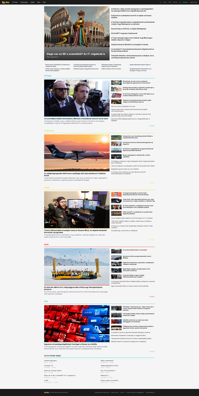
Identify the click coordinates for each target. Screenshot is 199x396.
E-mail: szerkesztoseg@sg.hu (135, 392)
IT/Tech (15, 2)
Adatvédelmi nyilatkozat (102, 392)
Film (44, 2)
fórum (165, 2)
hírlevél (175, 2)
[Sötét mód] (180, 2)
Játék (32, 2)
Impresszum (115, 392)
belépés (185, 2)
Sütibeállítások (150, 392)
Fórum (122, 392)
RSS (170, 2)
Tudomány (24, 2)
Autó (38, 2)
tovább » (152, 126)
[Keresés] (160, 2)
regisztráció (193, 2)
